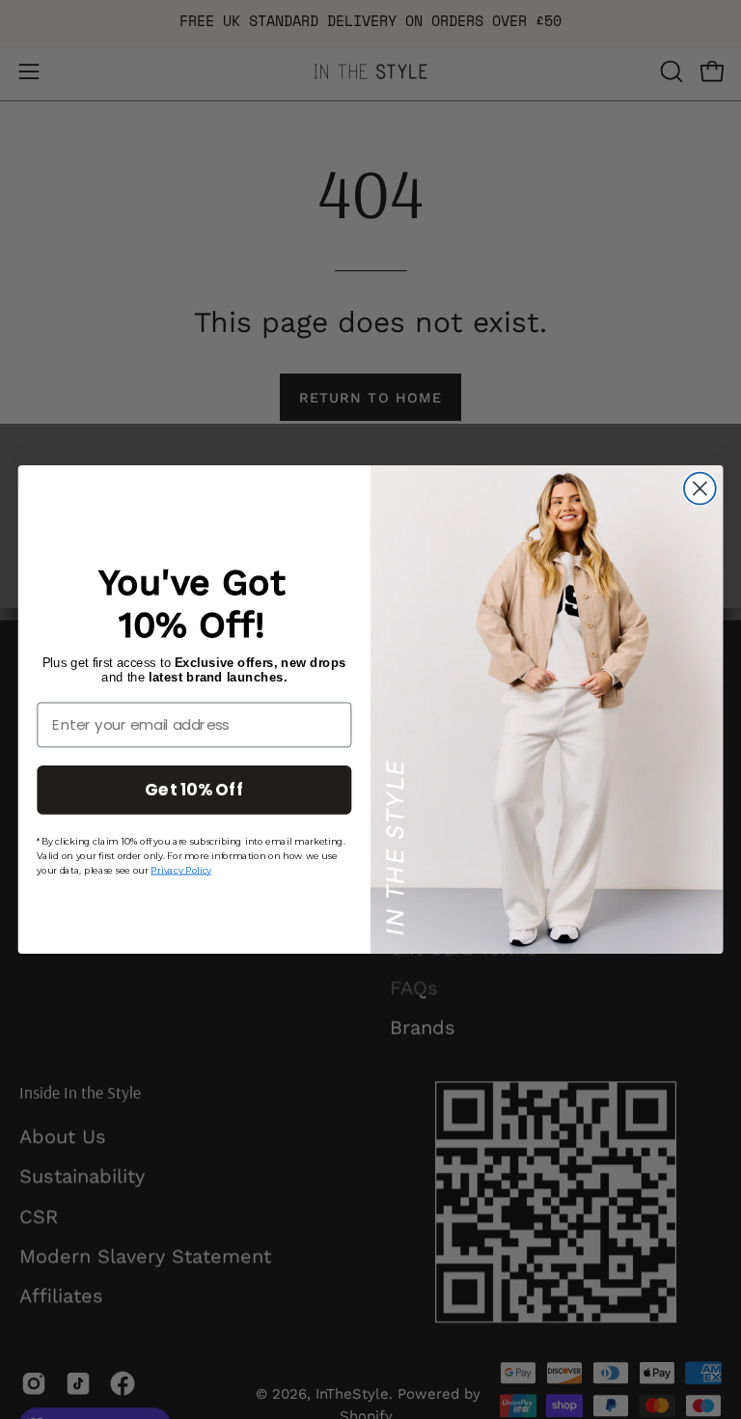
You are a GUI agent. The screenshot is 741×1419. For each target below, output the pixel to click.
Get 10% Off (194, 789)
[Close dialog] (700, 489)
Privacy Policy (181, 870)
